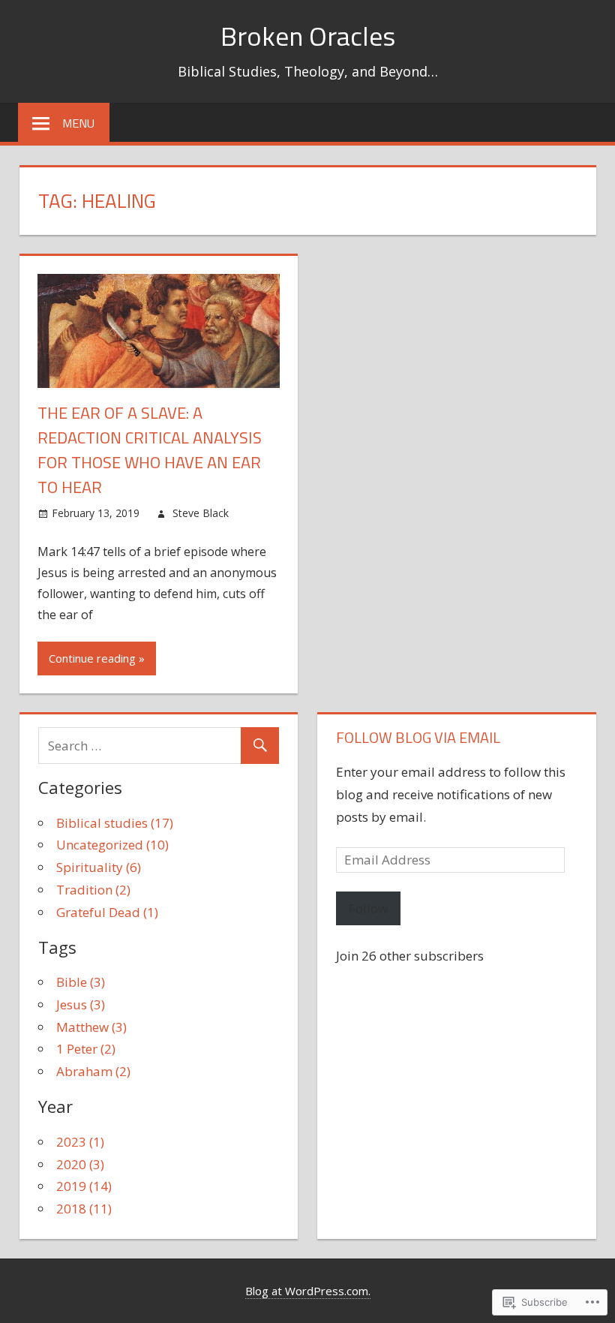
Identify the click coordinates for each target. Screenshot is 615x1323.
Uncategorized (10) (112, 844)
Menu (78, 123)
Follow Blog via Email (418, 737)
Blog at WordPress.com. (307, 1290)
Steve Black (200, 513)
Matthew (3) (91, 1027)
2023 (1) (80, 1141)
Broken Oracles (307, 35)
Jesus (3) (80, 1004)
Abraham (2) (93, 1071)
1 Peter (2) (86, 1048)
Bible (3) (80, 982)
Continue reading (92, 658)
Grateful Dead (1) (107, 912)
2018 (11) (84, 1208)
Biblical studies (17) (114, 822)
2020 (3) (80, 1164)
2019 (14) (84, 1186)
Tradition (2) (93, 889)
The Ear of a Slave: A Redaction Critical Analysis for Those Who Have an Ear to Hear (150, 450)
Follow (368, 908)
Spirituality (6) (98, 867)
